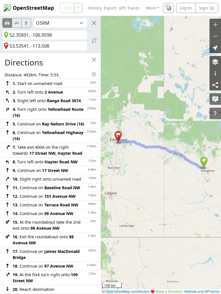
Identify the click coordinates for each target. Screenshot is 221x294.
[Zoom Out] (215, 36)
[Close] (94, 23)
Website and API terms (202, 291)
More (151, 8)
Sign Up (206, 8)
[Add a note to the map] (215, 99)
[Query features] (215, 113)
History (95, 8)
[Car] (7, 23)
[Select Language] (168, 8)
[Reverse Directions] (94, 40)
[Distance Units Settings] (93, 74)
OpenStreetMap (33, 7)
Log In (186, 8)
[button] (203, 162)
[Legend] (215, 73)
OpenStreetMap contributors (128, 291)
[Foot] (26, 23)
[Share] (215, 84)
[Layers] (215, 61)
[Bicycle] (17, 23)
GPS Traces (129, 8)
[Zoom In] (215, 24)
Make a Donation (169, 291)
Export (110, 8)
